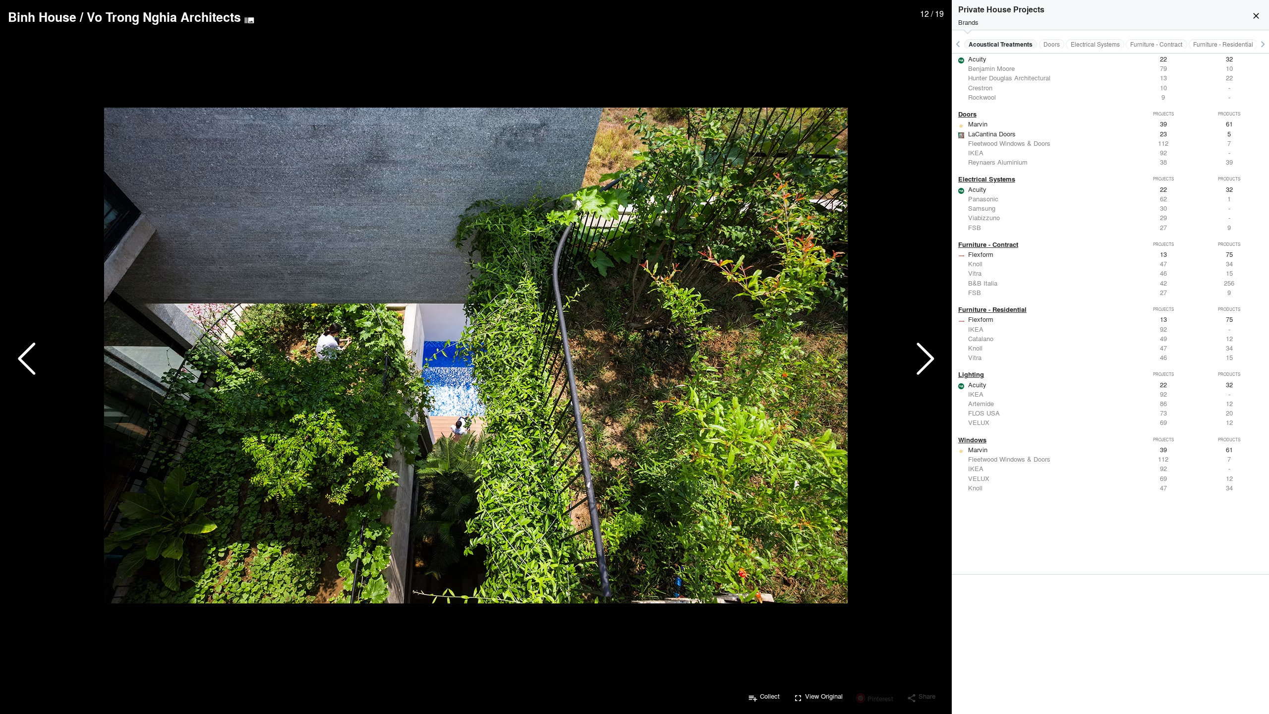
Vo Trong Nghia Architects (164, 17)
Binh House (42, 17)
